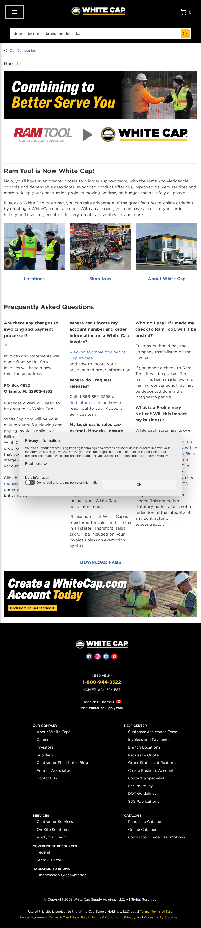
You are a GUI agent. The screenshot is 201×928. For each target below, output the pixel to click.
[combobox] (100, 33)
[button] (45, 726)
